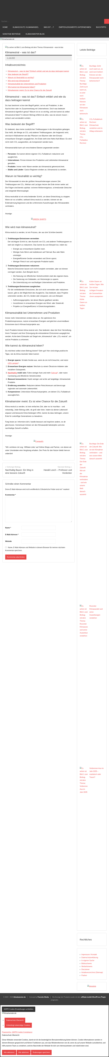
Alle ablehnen (23, 1052)
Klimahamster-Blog (35, 34)
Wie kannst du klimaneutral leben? (21, 87)
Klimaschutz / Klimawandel (26, 27)
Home (5, 27)
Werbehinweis (86, 966)
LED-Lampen (13, 363)
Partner (84, 975)
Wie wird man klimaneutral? (19, 81)
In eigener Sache (87, 960)
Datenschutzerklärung (89, 957)
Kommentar (10, 495)
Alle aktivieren (9, 1052)
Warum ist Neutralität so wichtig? (21, 78)
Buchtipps (101, 27)
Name (8, 528)
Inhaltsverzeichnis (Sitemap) (92, 972)
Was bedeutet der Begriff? (18, 74)
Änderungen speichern (41, 1052)
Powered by (17, 1032)
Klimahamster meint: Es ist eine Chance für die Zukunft (30, 90)
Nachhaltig (12, 373)
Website (8, 541)
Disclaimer (85, 969)
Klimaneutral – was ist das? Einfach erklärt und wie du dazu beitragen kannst (38, 71)
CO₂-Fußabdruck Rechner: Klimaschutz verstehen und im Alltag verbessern (96, 125)
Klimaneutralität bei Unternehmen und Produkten (27, 84)
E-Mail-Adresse (12, 534)
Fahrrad (54, 373)
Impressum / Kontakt (89, 954)
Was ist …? (49, 27)
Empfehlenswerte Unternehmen (75, 27)
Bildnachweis (86, 963)
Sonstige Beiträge (12, 34)
